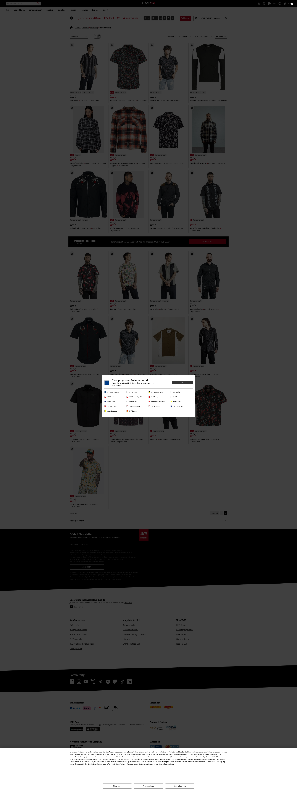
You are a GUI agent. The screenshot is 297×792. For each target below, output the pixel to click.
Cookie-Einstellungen (95, 764)
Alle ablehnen (148, 786)
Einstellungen (180, 786)
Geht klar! (117, 786)
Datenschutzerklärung (166, 764)
